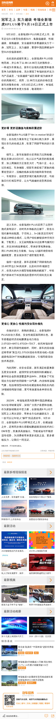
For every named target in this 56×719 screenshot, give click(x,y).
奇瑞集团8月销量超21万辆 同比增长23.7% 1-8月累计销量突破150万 (35, 663)
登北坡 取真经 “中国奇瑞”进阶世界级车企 (36, 648)
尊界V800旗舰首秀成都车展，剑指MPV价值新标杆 (42, 605)
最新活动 (9, 525)
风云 (36, 653)
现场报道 (42, 9)
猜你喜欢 (7, 641)
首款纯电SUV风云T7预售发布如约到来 (42, 497)
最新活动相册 (12, 611)
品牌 (18, 9)
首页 (3, 9)
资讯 (11, 9)
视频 (32, 9)
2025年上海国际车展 (38, 551)
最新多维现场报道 (15, 472)
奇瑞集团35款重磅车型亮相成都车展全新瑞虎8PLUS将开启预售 (35, 678)
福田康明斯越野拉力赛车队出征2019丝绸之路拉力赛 (42, 573)
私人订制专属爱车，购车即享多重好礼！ (14, 573)
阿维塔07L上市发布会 (11, 519)
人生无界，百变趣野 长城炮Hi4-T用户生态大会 (14, 497)
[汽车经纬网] (7, 3)
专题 (25, 9)
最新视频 (9, 579)
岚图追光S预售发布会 (38, 519)
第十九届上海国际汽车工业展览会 (14, 636)
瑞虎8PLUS (16, 456)
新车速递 (19, 14)
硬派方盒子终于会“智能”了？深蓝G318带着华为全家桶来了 (14, 605)
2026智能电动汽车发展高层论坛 (14, 551)
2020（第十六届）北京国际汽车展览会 (42, 636)
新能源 (21, 653)
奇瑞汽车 (6, 456)
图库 (51, 9)
